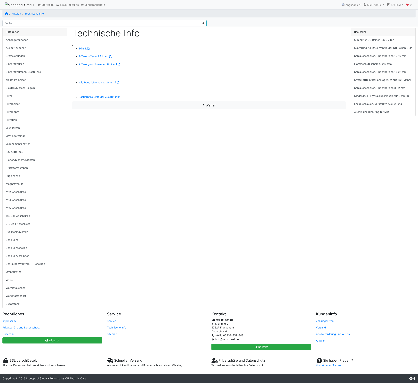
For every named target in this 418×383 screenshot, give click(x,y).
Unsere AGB (9, 334)
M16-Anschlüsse (16, 207)
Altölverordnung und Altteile (333, 334)
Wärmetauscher (15, 287)
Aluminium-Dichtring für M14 (371, 111)
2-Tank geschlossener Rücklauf (98, 64)
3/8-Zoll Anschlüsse (18, 223)
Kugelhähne (13, 175)
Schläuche (12, 239)
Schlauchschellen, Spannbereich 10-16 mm (380, 55)
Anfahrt (320, 340)
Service (111, 321)
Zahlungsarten (325, 321)
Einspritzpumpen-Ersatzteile (23, 71)
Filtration (11, 119)
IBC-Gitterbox (14, 151)
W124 (9, 279)
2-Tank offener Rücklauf (94, 56)
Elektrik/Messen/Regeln (20, 87)
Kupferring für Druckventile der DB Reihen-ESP (383, 47)
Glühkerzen (13, 127)
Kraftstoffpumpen (17, 167)
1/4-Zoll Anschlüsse (18, 215)
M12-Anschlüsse (16, 191)
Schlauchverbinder (17, 255)
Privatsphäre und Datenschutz (21, 327)
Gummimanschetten (18, 143)
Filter (9, 95)
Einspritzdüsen (15, 63)
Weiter (210, 105)
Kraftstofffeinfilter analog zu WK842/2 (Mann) (382, 79)
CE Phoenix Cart (75, 378)
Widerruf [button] (53, 340)
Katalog (16, 13)
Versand (321, 327)
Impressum (9, 321)
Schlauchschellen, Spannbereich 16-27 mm (380, 71)
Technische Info (34, 13)
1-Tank (83, 48)
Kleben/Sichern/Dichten (20, 159)
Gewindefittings (15, 135)
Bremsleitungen (15, 55)
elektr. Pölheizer (16, 79)
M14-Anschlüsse (16, 199)
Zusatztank (13, 303)
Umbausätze (13, 271)
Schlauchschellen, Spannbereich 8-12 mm (379, 87)
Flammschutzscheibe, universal (373, 63)
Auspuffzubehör (16, 47)
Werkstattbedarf (16, 295)
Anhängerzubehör (17, 39)
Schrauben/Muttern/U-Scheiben (25, 263)
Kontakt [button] (262, 347)
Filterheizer (13, 103)
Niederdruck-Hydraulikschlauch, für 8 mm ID (381, 95)
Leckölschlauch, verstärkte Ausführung (378, 103)
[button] (351, 4)
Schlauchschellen (16, 247)
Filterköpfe (12, 111)
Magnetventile (14, 183)
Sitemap (112, 334)
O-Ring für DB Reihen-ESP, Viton (374, 39)
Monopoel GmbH (36, 378)
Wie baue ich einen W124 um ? (98, 82)
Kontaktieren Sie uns (328, 365)
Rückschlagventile (17, 231)
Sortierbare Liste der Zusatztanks (99, 96)
